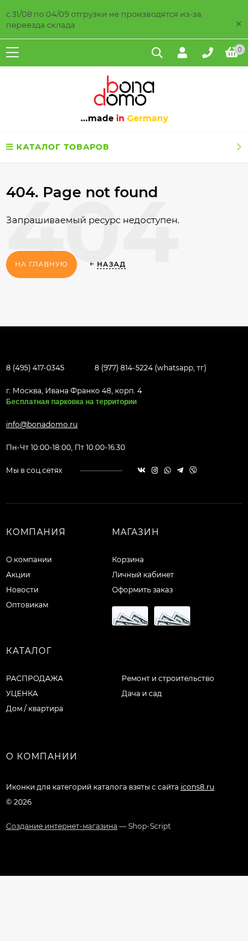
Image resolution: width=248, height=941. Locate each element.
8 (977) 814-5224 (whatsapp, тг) (150, 367)
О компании (29, 559)
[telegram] (180, 470)
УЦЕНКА (22, 693)
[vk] (141, 470)
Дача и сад (142, 693)
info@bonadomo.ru (42, 424)
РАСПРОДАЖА (34, 678)
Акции (18, 574)
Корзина (128, 559)
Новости (22, 589)
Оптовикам (27, 604)
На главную (41, 264)
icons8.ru (197, 786)
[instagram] (155, 470)
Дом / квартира (34, 708)
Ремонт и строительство (168, 678)
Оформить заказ (142, 589)
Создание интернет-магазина (61, 826)
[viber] (193, 470)
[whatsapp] (167, 470)
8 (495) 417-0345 (35, 367)
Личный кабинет (143, 574)
